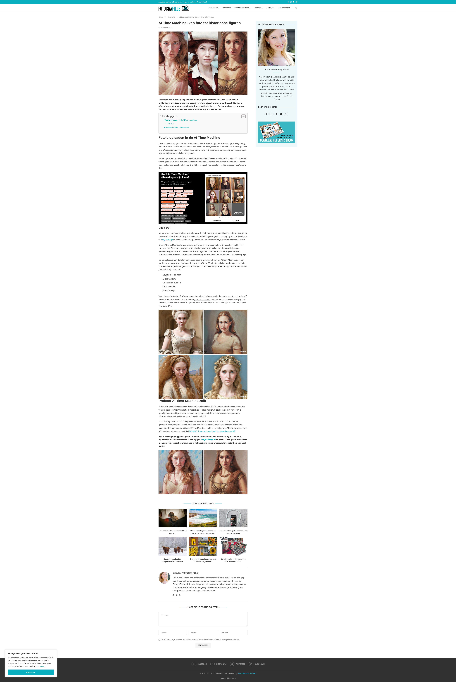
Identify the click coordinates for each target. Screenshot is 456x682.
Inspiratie (171, 17)
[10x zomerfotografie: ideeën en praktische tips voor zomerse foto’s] (203, 518)
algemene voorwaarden (247, 673)
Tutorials (227, 8)
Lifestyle (257, 8)
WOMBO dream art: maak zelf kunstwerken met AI (212, 431)
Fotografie (213, 8)
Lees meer (40, 666)
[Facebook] (288, 2)
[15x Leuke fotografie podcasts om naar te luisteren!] (233, 518)
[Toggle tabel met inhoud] (242, 116)
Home (161, 17)
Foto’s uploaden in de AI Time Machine (181, 120)
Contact (269, 8)
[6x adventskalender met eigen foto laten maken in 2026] (233, 546)
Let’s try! (171, 123)
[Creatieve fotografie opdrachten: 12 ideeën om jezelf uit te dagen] (203, 546)
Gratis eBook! (284, 8)
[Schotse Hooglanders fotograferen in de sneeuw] (173, 546)
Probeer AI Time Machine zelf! (177, 128)
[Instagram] (291, 2)
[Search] (296, 8)
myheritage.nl (209, 439)
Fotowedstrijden (242, 8)
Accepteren (30, 672)
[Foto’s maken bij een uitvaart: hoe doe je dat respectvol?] (173, 518)
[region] (31, 663)
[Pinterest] (293, 2)
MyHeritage (167, 239)
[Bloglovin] (296, 2)
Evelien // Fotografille (185, 573)
